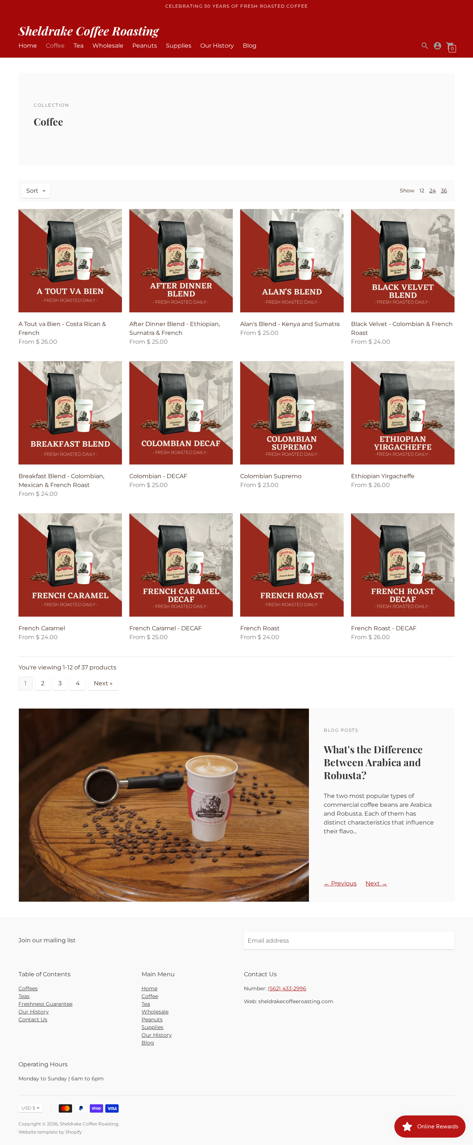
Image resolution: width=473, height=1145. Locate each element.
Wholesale (107, 45)
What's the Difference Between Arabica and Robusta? (373, 762)
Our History (217, 45)
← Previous (340, 883)
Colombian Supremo (271, 476)
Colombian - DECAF (158, 476)
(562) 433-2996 (287, 988)
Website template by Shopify (50, 1132)
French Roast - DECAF (383, 628)
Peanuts (144, 45)
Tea (79, 45)
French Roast (260, 628)
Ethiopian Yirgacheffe (383, 476)
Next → (376, 883)
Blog (249, 45)
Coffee (55, 45)
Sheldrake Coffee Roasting (89, 1124)
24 (432, 190)
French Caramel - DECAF (165, 628)
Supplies (178, 45)
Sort (32, 190)
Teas (24, 996)
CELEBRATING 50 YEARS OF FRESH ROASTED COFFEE (236, 6)
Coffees (28, 988)
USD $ (28, 1108)
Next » (103, 683)
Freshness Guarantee (45, 1004)
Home (27, 45)
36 (444, 190)
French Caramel (41, 628)
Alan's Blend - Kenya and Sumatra (290, 324)
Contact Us (32, 1019)
